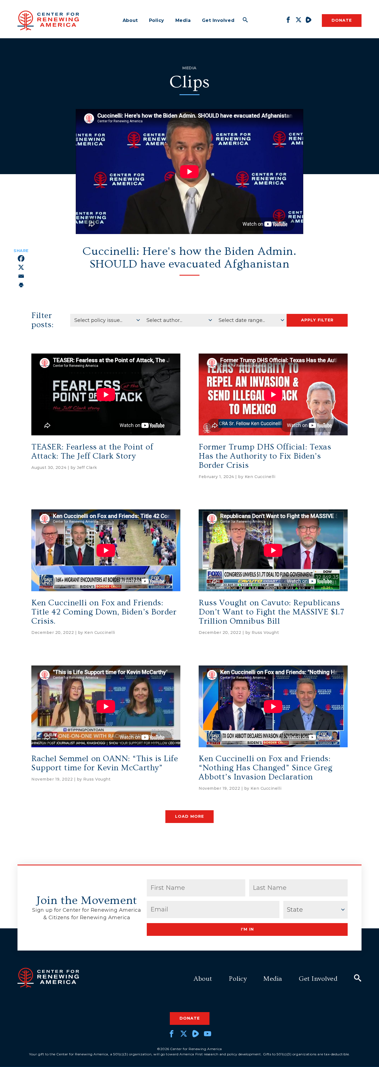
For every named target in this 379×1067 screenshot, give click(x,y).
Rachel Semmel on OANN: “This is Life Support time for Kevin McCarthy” (104, 763)
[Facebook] (21, 258)
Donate (342, 20)
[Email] (21, 276)
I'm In (247, 929)
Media (183, 20)
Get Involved (218, 20)
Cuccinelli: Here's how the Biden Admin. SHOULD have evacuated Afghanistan (189, 258)
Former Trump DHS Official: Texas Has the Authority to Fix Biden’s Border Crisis (265, 456)
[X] (21, 267)
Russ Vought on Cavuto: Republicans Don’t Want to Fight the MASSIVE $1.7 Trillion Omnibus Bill (271, 612)
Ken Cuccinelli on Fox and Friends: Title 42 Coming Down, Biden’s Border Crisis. (103, 612)
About (130, 20)
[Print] (21, 285)
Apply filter (317, 319)
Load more (189, 816)
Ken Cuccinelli (260, 476)
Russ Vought (265, 632)
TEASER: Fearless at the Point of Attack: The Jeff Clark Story (92, 451)
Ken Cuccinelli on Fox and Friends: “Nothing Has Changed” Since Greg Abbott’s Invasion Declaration (265, 768)
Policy (156, 20)
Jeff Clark (87, 467)
